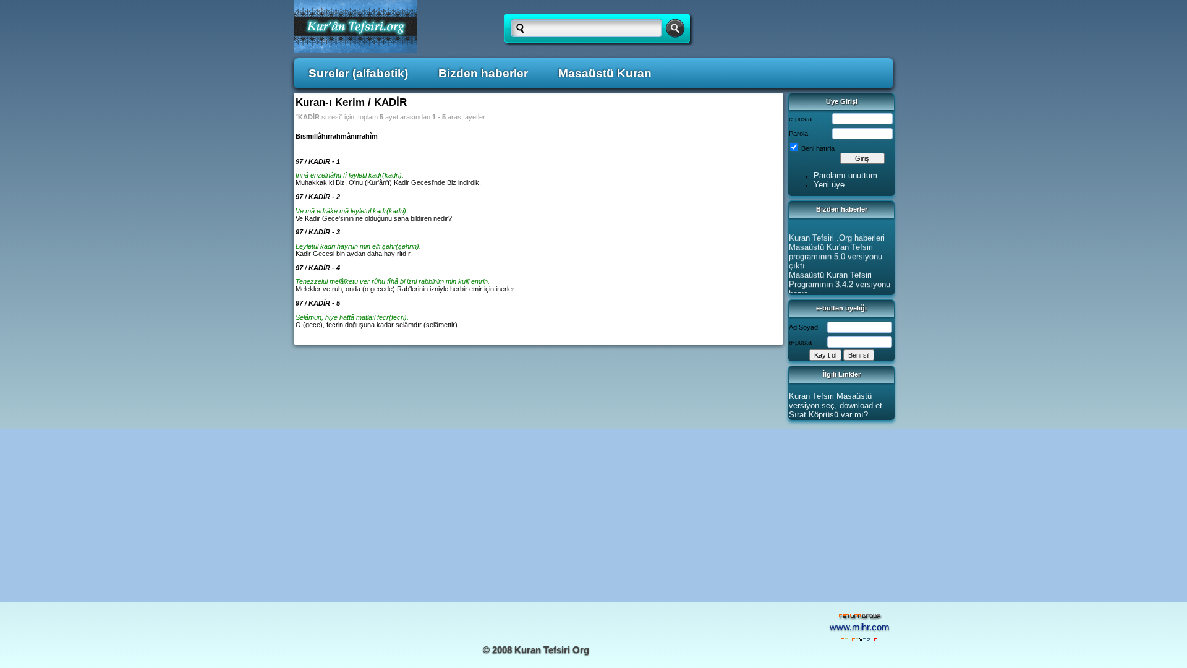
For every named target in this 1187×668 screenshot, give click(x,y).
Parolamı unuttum (845, 175)
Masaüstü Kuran (605, 73)
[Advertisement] (593, 515)
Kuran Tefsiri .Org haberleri (837, 236)
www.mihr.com (860, 627)
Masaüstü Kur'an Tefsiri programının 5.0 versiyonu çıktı (835, 254)
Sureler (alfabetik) (358, 73)
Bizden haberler (483, 73)
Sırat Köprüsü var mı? (828, 414)
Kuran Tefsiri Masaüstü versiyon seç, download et (835, 401)
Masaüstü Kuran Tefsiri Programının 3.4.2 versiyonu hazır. (839, 282)
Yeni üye (829, 184)
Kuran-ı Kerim (330, 102)
